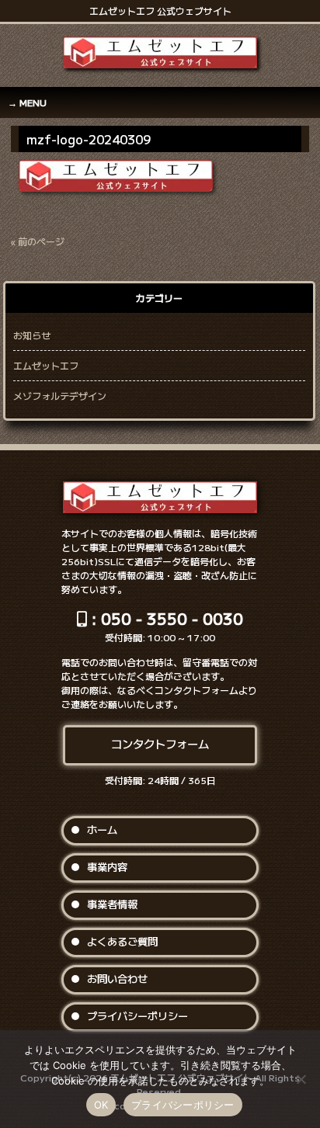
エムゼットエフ (45, 365)
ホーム (102, 829)
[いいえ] (300, 1079)
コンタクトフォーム (160, 743)
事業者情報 (112, 904)
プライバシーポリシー (137, 1015)
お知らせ (31, 335)
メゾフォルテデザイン (59, 395)
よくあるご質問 (122, 941)
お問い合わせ (117, 978)
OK (101, 1104)
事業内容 (107, 866)
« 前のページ (37, 241)
